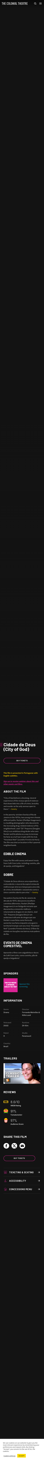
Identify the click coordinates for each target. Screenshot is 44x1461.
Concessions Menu (20, 1189)
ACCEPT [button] (21, 1456)
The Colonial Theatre (15, 3)
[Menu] (40, 3)
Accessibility (17, 1180)
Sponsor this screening (24, 985)
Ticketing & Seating (21, 1172)
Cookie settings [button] (9, 1456)
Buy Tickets (22, 760)
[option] (22, 1073)
